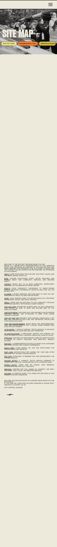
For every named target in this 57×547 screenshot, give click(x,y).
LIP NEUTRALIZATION (11, 334)
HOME (6, 298)
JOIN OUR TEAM (10, 307)
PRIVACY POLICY (10, 365)
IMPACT (6, 302)
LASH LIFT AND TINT (11, 318)
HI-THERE (7, 294)
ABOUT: (6, 274)
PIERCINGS (8, 338)
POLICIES (7, 344)
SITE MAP (7, 373)
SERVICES (7, 369)
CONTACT (7, 284)
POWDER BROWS (10, 361)
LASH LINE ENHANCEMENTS (14, 324)
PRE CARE (8, 356)
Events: (7, 288)
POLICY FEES (9, 348)
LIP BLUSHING (9, 329)
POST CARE (8, 352)
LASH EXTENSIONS (11, 312)
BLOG (6, 278)
